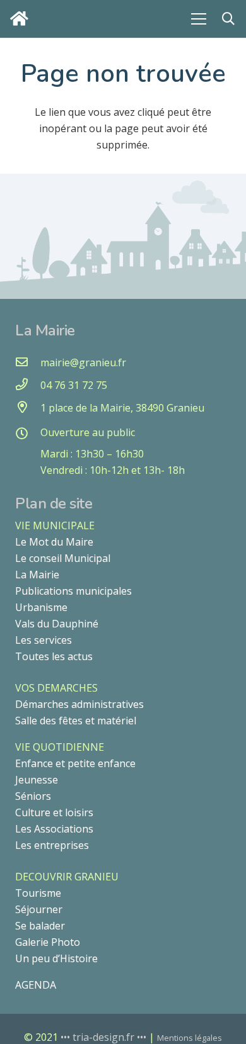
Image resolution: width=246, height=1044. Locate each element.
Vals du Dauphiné (56, 624)
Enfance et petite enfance (75, 763)
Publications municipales (73, 591)
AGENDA (35, 985)
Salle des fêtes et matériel (75, 720)
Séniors (33, 796)
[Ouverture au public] (27, 434)
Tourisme (38, 893)
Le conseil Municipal (62, 558)
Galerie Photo (47, 942)
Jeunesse (36, 780)
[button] (228, 19)
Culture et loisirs (54, 812)
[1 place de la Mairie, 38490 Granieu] (27, 408)
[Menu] (198, 19)
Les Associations (54, 829)
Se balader (40, 926)
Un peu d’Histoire (56, 958)
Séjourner (38, 909)
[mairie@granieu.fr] (27, 362)
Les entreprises (52, 845)
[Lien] (22, 19)
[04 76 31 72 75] (27, 385)
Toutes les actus (54, 656)
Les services (43, 640)
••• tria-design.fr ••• (105, 1037)
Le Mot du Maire (54, 542)
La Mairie (37, 574)
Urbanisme (41, 607)
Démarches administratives (79, 704)
